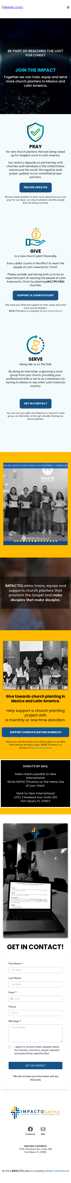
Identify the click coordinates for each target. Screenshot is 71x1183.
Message (15, 1021)
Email (13, 992)
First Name (16, 963)
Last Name (15, 978)
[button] (68, 7)
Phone (12, 1006)
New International (52, 310)
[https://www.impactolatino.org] (12, 7)
